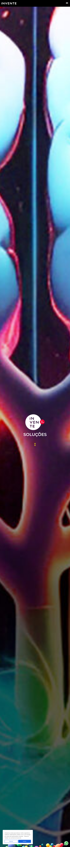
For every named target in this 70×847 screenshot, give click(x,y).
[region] (18, 837)
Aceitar (24, 841)
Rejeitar (11, 841)
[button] (67, 3)
